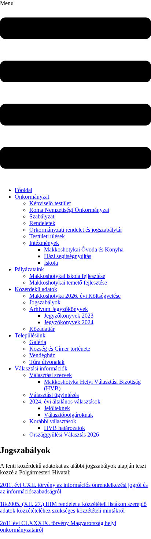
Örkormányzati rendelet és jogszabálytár (75, 230)
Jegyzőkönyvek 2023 (68, 315)
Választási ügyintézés (54, 395)
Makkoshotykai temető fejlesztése (68, 282)
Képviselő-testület (50, 203)
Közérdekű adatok (36, 289)
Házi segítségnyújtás (67, 256)
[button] (75, 90)
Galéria (37, 342)
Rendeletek (42, 223)
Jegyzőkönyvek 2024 (68, 322)
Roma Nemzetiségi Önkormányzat (69, 210)
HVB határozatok (64, 428)
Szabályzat (41, 216)
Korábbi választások (52, 421)
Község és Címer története (59, 349)
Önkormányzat (32, 196)
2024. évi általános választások (64, 401)
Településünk (30, 335)
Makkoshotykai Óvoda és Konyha (84, 249)
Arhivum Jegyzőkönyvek (58, 309)
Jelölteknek (57, 408)
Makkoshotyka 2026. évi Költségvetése (75, 296)
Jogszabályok (44, 302)
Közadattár (42, 329)
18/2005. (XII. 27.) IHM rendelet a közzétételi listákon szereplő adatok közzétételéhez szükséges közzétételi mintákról (73, 507)
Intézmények (44, 243)
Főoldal (23, 190)
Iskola (51, 263)
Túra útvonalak (47, 362)
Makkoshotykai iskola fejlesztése (67, 276)
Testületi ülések (47, 236)
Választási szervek (50, 375)
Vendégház (42, 355)
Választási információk (41, 368)
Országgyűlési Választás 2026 (64, 434)
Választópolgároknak (68, 415)
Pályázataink (29, 269)
